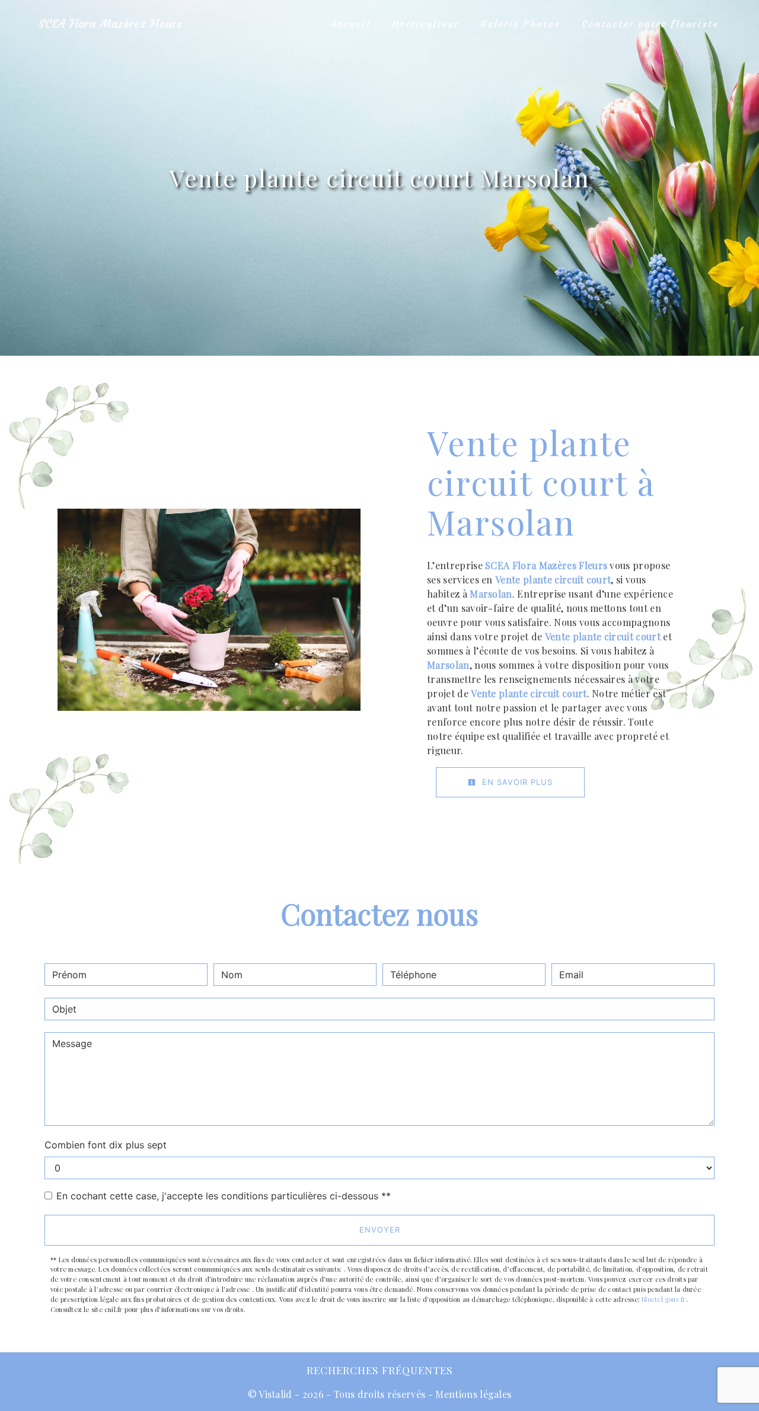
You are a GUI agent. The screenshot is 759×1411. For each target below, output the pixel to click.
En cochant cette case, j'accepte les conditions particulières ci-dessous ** (223, 1196)
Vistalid (275, 1394)
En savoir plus (516, 782)
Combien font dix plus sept (105, 1145)
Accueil (350, 24)
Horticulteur (425, 24)
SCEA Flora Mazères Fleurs (111, 23)
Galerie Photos (520, 24)
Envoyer (379, 1229)
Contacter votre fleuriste (650, 24)
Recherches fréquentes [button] (380, 1370)
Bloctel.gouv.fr (663, 1299)
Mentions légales (472, 1394)
